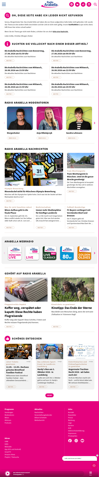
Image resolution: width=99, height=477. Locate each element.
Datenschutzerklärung (76, 431)
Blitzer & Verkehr (41, 417)
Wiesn (7, 417)
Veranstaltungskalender (43, 415)
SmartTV (8, 452)
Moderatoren (9, 415)
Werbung (71, 420)
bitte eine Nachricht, (60, 31)
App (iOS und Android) (13, 449)
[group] (14, 253)
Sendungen (9, 412)
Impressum (72, 433)
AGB (69, 428)
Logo (70, 423)
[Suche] (95, 4)
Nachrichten (39, 412)
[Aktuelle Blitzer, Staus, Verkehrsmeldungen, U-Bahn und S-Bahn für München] (83, 4)
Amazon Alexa (10, 454)
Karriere (71, 425)
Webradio (8, 447)
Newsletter (72, 415)
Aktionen (8, 420)
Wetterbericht (39, 420)
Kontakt (71, 412)
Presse (70, 417)
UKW (6, 441)
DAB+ (7, 444)
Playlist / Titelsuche (12, 457)
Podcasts (8, 423)
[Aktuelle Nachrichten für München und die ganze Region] (71, 4)
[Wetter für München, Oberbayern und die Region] (77, 4)
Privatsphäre (72, 436)
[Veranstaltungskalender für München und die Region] (89, 4)
